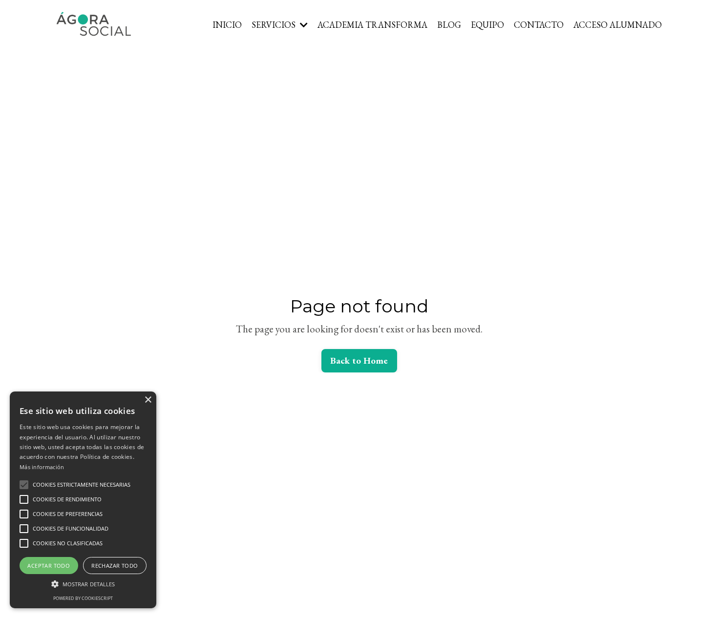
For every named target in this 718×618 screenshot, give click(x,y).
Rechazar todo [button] (114, 565)
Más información (42, 467)
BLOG (449, 24)
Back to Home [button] (359, 360)
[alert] (83, 499)
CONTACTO (539, 24)
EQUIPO (487, 24)
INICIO (227, 24)
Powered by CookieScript (83, 598)
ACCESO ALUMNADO (617, 24)
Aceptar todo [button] (48, 565)
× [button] (147, 400)
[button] (24, 484)
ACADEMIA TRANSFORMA (372, 24)
